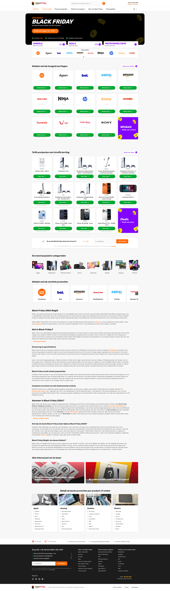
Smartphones (119, 519)
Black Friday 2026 (83, 552)
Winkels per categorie (77, 9)
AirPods (37, 511)
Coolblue (42, 80)
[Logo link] (33, 579)
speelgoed (38, 324)
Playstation (65, 514)
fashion (43, 435)
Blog (79, 559)
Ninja (63, 104)
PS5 (63, 516)
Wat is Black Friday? (39, 341)
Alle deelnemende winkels (105, 552)
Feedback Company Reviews (124, 578)
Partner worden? (117, 587)
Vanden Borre (85, 127)
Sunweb (41, 127)
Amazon (128, 80)
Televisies (118, 511)
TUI (63, 127)
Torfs (90, 516)
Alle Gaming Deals (67, 529)
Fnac (119, 566)
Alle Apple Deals (39, 529)
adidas (90, 526)
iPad (36, 516)
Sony (106, 127)
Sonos (117, 516)
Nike (90, 524)
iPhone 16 (37, 524)
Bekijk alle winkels (128, 66)
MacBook (37, 519)
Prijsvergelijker (110, 9)
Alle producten (102, 571)
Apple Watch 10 (39, 526)
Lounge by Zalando (94, 514)
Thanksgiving (113, 350)
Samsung (118, 521)
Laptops (118, 514)
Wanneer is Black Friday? (41, 418)
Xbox (63, 519)
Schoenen (92, 511)
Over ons (80, 554)
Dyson (63, 80)
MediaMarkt (42, 104)
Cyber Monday (74, 412)
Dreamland (121, 563)
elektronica (98, 322)
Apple (99, 563)
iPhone (37, 514)
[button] (128, 577)
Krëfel (106, 80)
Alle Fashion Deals (94, 529)
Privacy (127, 587)
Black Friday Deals (103, 554)
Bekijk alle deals (129, 152)
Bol (85, 80)
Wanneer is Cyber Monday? (85, 568)
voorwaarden (113, 246)
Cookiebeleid (134, 587)
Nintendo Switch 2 (103, 559)
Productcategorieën (61, 9)
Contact (80, 556)
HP (85, 104)
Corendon (128, 104)
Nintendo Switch (66, 511)
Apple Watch (38, 521)
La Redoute (92, 519)
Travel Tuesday (82, 571)
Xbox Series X (66, 521)
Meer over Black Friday (95, 9)
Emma (106, 104)
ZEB (90, 521)
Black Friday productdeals (115, 406)
